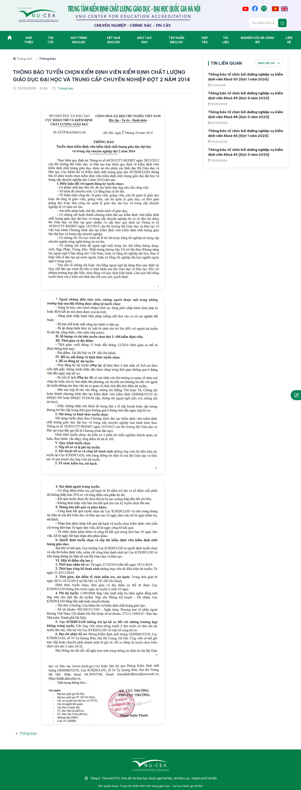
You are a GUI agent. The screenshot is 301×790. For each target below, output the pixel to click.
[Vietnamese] (275, 9)
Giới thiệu (28, 40)
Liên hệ (289, 40)
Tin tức (50, 40)
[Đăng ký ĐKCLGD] (296, 395)
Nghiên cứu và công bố (257, 40)
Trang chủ (24, 59)
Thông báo (28, 733)
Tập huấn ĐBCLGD (176, 40)
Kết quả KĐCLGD (113, 40)
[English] (284, 9)
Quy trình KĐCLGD (78, 40)
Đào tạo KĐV (144, 40)
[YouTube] (245, 9)
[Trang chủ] (9, 38)
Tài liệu (225, 40)
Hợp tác (204, 40)
